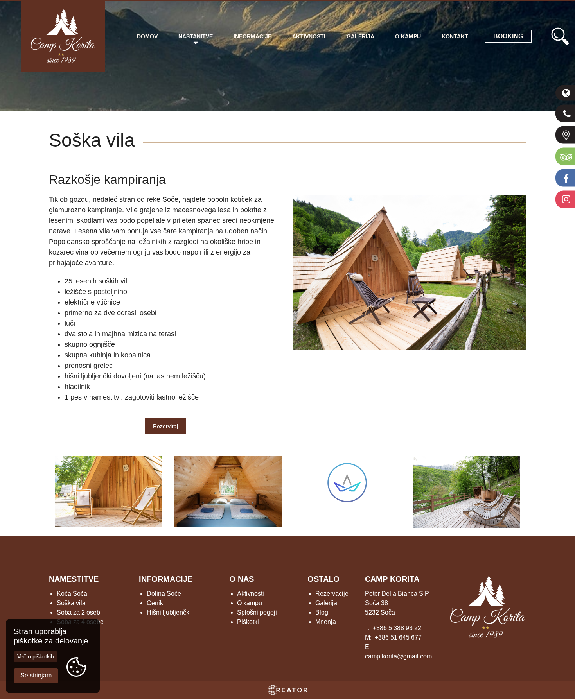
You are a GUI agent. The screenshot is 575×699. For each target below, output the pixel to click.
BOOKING (508, 36)
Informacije (252, 36)
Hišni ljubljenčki (169, 612)
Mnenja (325, 621)
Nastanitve (195, 36)
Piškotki (248, 621)
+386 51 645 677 (398, 637)
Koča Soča (72, 593)
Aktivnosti (308, 36)
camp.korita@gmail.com (398, 656)
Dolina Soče (164, 593)
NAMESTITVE (74, 579)
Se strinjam (36, 675)
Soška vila (71, 603)
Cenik (155, 603)
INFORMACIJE (165, 579)
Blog (321, 612)
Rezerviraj (165, 426)
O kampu (408, 36)
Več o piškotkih (35, 656)
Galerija (360, 36)
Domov (147, 36)
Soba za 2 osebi (79, 612)
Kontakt (455, 36)
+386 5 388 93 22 (397, 628)
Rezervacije (332, 593)
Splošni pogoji (257, 612)
